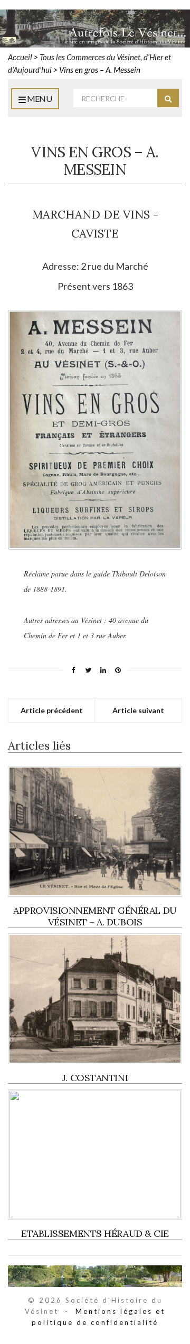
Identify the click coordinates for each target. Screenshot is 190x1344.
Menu (38, 98)
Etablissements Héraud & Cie (95, 1233)
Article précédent (52, 710)
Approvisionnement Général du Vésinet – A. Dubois (94, 916)
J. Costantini (95, 1078)
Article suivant (138, 710)
